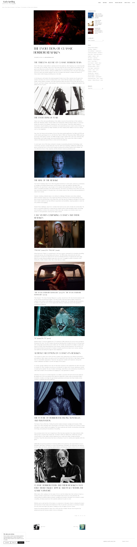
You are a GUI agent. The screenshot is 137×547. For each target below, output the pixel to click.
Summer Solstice (91, 76)
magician (98, 64)
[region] (14, 538)
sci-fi (97, 69)
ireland (96, 63)
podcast (89, 69)
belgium (94, 49)
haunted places (96, 59)
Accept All (21, 542)
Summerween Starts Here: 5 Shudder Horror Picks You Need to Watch (99, 31)
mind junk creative (91, 66)
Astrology (90, 49)
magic (94, 64)
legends (89, 64)
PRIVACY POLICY (125, 541)
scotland (89, 71)
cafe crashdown (91, 51)
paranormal (96, 68)
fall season (90, 57)
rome (94, 69)
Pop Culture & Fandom (9, 7)
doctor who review (98, 54)
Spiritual (96, 73)
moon (98, 66)
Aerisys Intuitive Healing (92, 47)
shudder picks (90, 73)
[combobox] (95, 40)
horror (89, 61)
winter (102, 80)
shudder (94, 71)
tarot (98, 78)
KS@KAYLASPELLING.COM (109, 541)
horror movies (91, 63)
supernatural (98, 76)
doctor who (90, 54)
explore (94, 56)
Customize (7, 542)
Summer (97, 75)
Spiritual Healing (91, 75)
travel (101, 78)
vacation (89, 80)
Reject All (14, 542)
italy (100, 63)
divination (100, 52)
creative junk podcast (92, 52)
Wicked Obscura (96, 80)
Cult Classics (17, 7)
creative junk (98, 51)
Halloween (90, 59)
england (89, 56)
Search (90, 86)
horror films (94, 61)
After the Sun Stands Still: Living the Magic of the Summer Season (98, 23)
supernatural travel (91, 78)
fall (97, 56)
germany (95, 57)
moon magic (90, 68)
